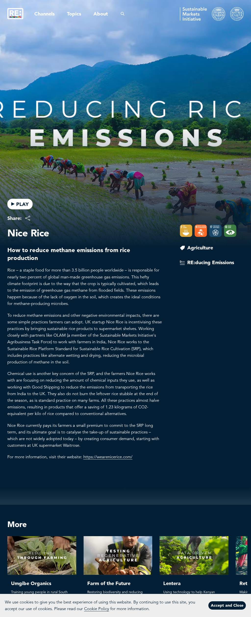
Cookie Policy (96, 608)
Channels (44, 14)
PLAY (22, 204)
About (100, 14)
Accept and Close (227, 605)
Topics (74, 14)
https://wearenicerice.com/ (107, 456)
